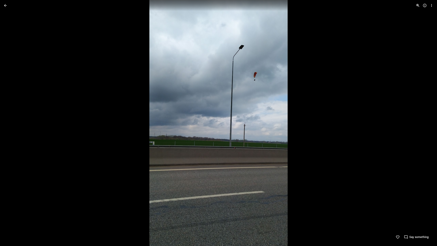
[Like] (398, 237)
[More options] (431, 5)
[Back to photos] (5, 5)
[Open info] (424, 5)
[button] (9, 123)
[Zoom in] (417, 5)
